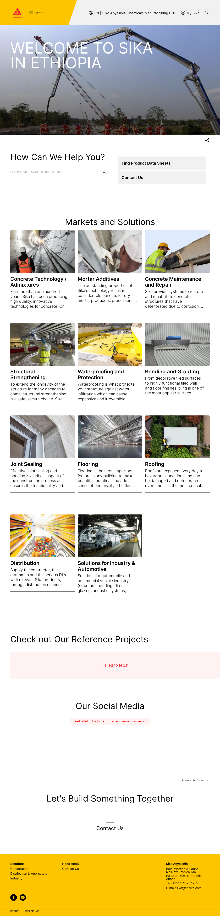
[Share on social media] (207, 140)
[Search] (207, 12)
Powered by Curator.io (195, 780)
